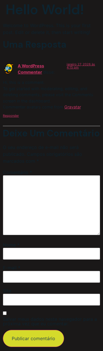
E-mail (11, 267)
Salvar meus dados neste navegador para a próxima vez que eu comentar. (50, 321)
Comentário (17, 172)
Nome (11, 245)
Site (7, 291)
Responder (11, 116)
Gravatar (72, 106)
